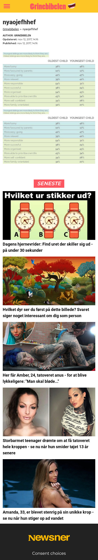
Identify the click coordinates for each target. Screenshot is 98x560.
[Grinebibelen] (49, 6)
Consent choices (49, 553)
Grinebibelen (11, 29)
